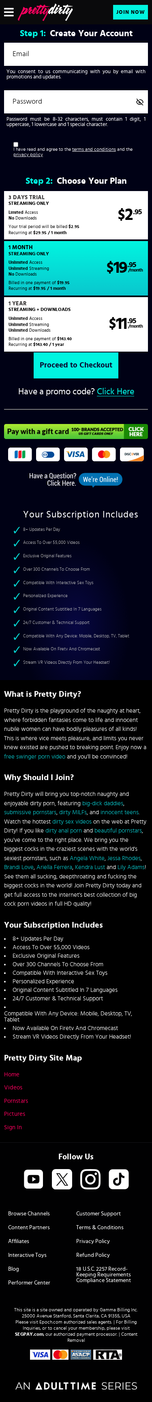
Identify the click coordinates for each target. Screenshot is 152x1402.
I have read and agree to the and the (73, 152)
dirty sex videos (72, 822)
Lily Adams (131, 867)
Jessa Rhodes (124, 858)
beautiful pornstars (118, 831)
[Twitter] (62, 1180)
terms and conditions (94, 149)
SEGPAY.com (29, 1334)
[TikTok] (119, 1180)
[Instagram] (90, 1180)
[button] (76, 215)
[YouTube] (34, 1180)
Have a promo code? (76, 391)
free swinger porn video (34, 757)
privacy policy (28, 154)
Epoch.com (50, 1321)
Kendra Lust (90, 867)
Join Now (130, 12)
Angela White (87, 858)
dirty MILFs (73, 812)
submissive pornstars (30, 812)
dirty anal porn (63, 831)
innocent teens (120, 812)
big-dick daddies (102, 803)
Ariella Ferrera (54, 867)
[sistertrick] (45, 12)
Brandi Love (19, 867)
